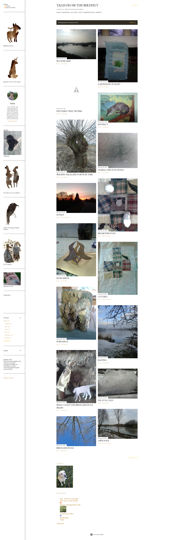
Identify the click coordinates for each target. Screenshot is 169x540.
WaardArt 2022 (88, 12)
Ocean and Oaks (66, 514)
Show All (132, 22)
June (7, 329)
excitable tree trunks (69, 111)
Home (58, 12)
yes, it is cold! (105, 400)
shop (80, 12)
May (7, 332)
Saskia (12, 103)
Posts (8, 6)
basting (102, 360)
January (8, 338)
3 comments (105, 87)
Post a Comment (106, 236)
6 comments (64, 113)
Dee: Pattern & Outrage (69, 499)
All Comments (10, 7)
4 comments (105, 127)
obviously (103, 440)
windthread (64, 518)
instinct (103, 124)
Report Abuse (8, 378)
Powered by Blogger (98, 534)
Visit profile (12, 121)
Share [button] (57, 63)
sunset (60, 214)
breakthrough (106, 233)
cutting (103, 296)
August (8, 324)
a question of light (109, 84)
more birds (62, 278)
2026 (6, 321)
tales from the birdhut (77, 5)
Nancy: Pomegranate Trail (70, 505)
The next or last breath (69, 501)
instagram (66, 12)
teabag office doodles (111, 169)
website (98, 12)
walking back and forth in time (74, 174)
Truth (62, 520)
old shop (74, 12)
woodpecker (63, 61)
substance (62, 341)
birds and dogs (65, 448)
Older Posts (133, 457)
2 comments (64, 63)
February (8, 335)
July (7, 326)
